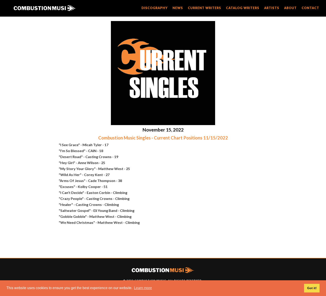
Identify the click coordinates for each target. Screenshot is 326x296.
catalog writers (242, 8)
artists (271, 8)
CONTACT (310, 8)
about (290, 8)
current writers (204, 8)
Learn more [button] (143, 288)
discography (154, 8)
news (178, 8)
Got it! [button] (312, 288)
